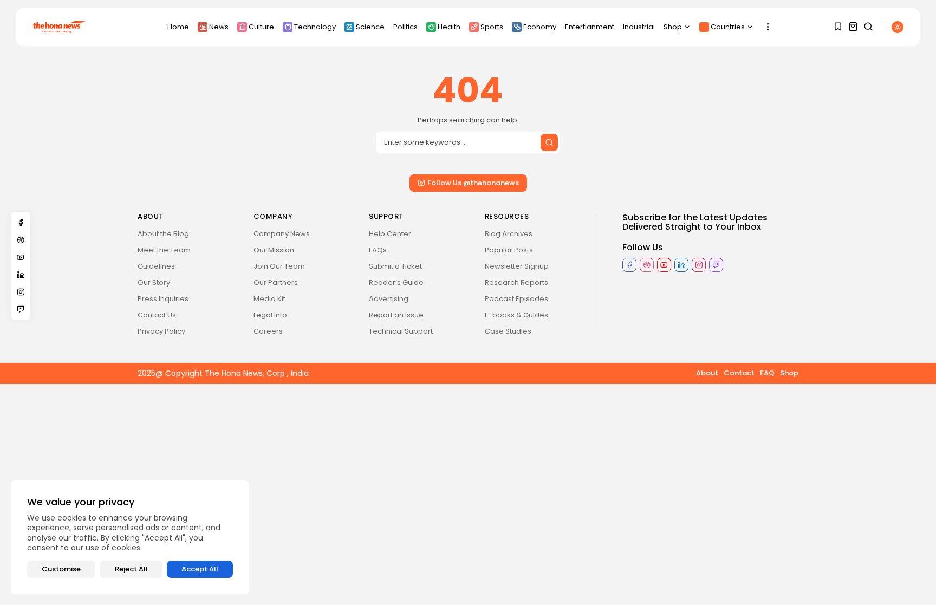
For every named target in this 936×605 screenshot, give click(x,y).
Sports (491, 27)
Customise (61, 569)
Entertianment (589, 27)
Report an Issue (396, 315)
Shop (673, 27)
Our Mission (273, 250)
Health (449, 27)
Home (178, 27)
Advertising (388, 299)
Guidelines (156, 266)
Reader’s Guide (396, 282)
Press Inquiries (163, 299)
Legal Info (270, 315)
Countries (728, 27)
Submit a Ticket (395, 266)
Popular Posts (509, 250)
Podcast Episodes (516, 299)
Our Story (154, 282)
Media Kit (269, 299)
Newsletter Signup (517, 266)
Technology (315, 27)
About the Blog (163, 234)
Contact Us (157, 315)
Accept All (199, 569)
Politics (405, 27)
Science (370, 27)
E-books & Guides (516, 315)
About (707, 373)
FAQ (767, 373)
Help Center (390, 234)
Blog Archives (508, 234)
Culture (261, 27)
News (219, 27)
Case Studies (508, 331)
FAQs (378, 250)
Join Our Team (279, 266)
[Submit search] (549, 142)
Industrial (639, 27)
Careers (268, 331)
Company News (281, 234)
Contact (739, 373)
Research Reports (516, 282)
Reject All (131, 569)
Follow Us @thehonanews (473, 183)
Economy (539, 27)
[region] (130, 537)
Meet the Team (164, 250)
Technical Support (401, 331)
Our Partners (275, 282)
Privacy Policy (161, 331)
